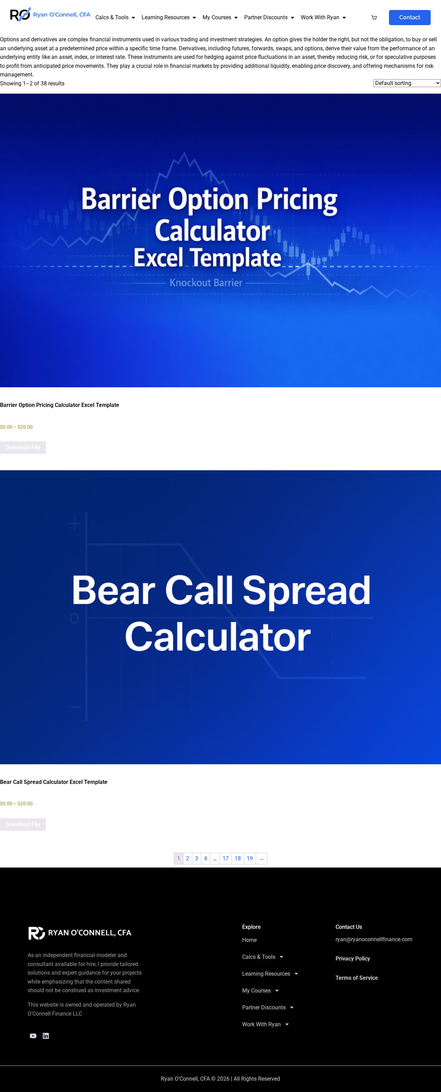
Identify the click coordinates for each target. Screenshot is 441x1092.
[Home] (80, 933)
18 (238, 858)
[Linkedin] (45, 1035)
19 (250, 858)
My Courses (217, 17)
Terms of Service (357, 978)
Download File (23, 447)
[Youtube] (33, 1035)
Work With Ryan (320, 17)
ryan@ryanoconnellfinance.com (374, 939)
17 (226, 858)
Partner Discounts (266, 17)
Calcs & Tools (112, 17)
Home (249, 940)
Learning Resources (165, 17)
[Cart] (374, 18)
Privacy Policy (353, 958)
